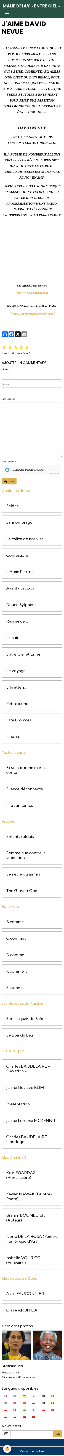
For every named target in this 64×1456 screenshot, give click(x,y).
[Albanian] (34, 1416)
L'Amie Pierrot (19, 571)
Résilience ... (17, 621)
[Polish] (5, 1409)
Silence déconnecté (24, 789)
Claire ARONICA (21, 1310)
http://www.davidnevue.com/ (32, 292)
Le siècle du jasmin (23, 874)
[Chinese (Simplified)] (24, 1416)
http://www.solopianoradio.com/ (32, 313)
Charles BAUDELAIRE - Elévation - (28, 1068)
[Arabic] (43, 1396)
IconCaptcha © (54, 473)
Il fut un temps (19, 805)
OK (58, 1434)
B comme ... (16, 921)
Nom (5, 369)
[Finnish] (34, 1409)
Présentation (18, 1104)
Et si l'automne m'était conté (26, 770)
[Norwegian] (15, 1409)
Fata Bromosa (18, 720)
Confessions (17, 555)
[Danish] (52, 1409)
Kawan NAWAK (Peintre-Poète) (29, 1196)
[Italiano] (52, 1396)
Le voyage (16, 670)
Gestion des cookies (32, 1451)
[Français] (5, 1396)
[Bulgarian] (43, 1409)
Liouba (12, 736)
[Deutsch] (5, 1403)
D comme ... (16, 954)
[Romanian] (52, 1403)
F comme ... (16, 987)
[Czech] (5, 1416)
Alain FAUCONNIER (25, 1293)
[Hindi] (24, 1409)
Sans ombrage (19, 522)
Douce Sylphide (21, 604)
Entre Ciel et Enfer (23, 654)
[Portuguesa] (24, 1403)
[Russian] (34, 1403)
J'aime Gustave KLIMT (26, 1087)
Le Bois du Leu (19, 1035)
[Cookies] (7, 1449)
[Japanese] (34, 1396)
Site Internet (9, 398)
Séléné (12, 505)
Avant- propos (20, 588)
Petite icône (17, 703)
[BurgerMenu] (7, 12)
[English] (15, 1396)
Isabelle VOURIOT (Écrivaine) (23, 1260)
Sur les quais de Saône (26, 1018)
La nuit (12, 637)
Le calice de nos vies (24, 538)
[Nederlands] (15, 1403)
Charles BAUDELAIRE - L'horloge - (28, 1139)
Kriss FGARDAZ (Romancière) (20, 1175)
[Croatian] (15, 1416)
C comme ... (16, 938)
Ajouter (9, 481)
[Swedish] (43, 1403)
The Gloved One (21, 890)
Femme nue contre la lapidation (26, 855)
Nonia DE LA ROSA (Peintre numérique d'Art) (32, 1239)
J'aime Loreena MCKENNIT (31, 1120)
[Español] (24, 1396)
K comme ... (16, 971)
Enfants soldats (20, 836)
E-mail (5, 384)
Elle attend (16, 687)
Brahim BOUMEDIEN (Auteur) (25, 1218)
